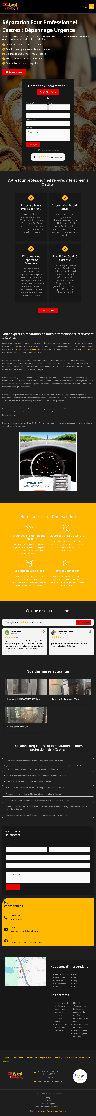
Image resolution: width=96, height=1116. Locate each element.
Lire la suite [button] (9, 652)
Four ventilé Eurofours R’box (65, 699)
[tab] (48, 765)
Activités (48, 1100)
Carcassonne (60, 984)
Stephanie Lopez (65, 631)
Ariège (75, 981)
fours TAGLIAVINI (86, 349)
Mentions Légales (48, 1104)
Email (29, 111)
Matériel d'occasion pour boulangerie (79, 1006)
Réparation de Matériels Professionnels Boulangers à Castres (25, 1058)
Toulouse (59, 981)
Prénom (30, 103)
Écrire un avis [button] (83, 622)
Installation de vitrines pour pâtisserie (61, 1027)
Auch (75, 984)
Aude (75, 987)
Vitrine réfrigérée (80, 1030)
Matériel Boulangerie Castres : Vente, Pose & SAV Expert (70, 1058)
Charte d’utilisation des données (48, 1107)
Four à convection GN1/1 (19, 726)
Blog (48, 1097)
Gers (75, 974)
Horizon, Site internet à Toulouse (53, 1111)
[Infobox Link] (13, 919)
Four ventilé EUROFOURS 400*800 (23, 699)
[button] (85, 7)
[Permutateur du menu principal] (91, 6)
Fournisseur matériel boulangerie (60, 1018)
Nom (51, 103)
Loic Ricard (16, 631)
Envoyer (33, 144)
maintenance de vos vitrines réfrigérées (30, 349)
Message (30, 127)
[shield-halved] (39, 150)
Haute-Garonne (61, 974)
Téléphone (30, 119)
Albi (74, 977)
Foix (56, 987)
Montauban (60, 977)
